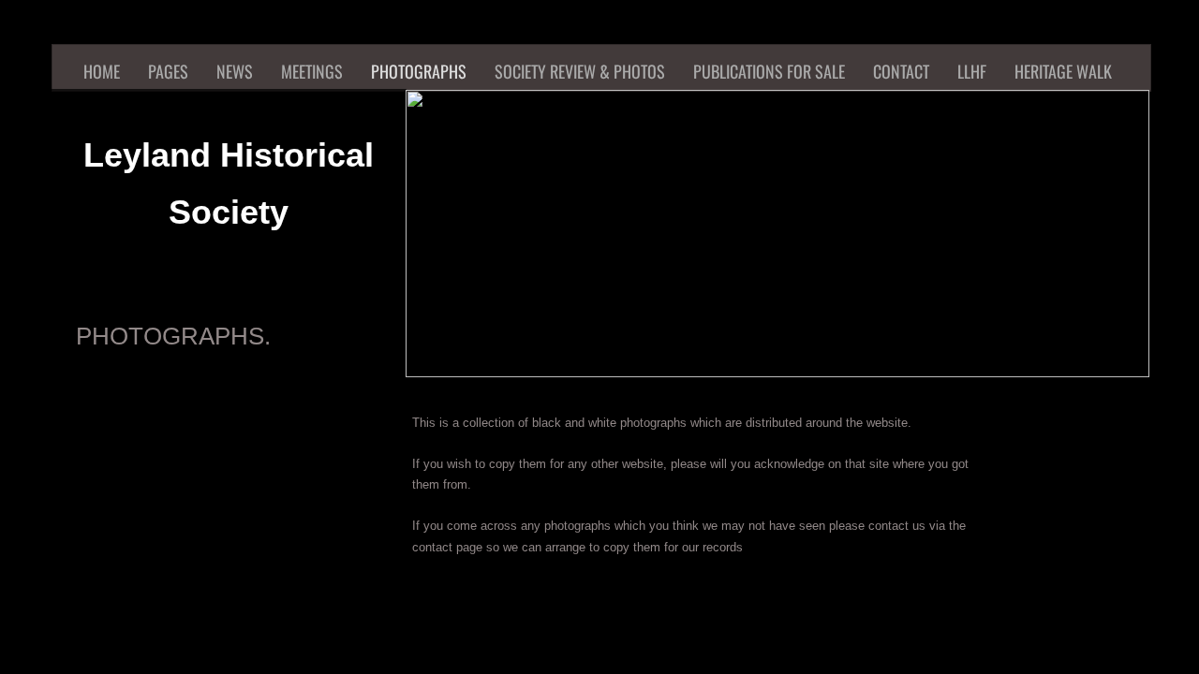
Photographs (418, 71)
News (234, 71)
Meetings (312, 71)
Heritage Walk (1063, 71)
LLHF (971, 71)
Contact (901, 71)
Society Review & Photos (580, 71)
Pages (168, 71)
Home (101, 71)
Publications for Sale (769, 71)
